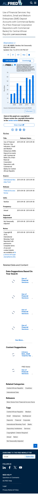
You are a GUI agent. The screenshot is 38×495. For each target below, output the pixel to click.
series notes (13, 120)
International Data (13, 392)
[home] (12, 3)
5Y (13, 55)
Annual (9, 437)
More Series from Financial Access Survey (21, 402)
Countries (28, 388)
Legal (4, 486)
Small (9, 416)
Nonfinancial (27, 416)
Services (27, 429)
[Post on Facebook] (16, 130)
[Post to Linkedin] (24, 130)
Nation (15, 437)
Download (26, 61)
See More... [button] (19, 340)
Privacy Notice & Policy (11, 490)
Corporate (26, 420)
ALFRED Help (7, 481)
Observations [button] (8, 43)
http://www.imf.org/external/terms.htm (10, 255)
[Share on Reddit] (20, 130)
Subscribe (30, 457)
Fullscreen (29, 111)
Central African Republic (15, 388)
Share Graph (18, 125)
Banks (30, 424)
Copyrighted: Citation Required (17, 433)
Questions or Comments (11, 478)
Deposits (10, 420)
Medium (28, 412)
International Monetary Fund (16, 424)
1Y (8, 55)
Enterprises (16, 416)
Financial (18, 420)
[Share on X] (12, 130)
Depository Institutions (14, 429)
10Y (18, 55)
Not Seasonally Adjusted (15, 441)
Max (24, 55)
